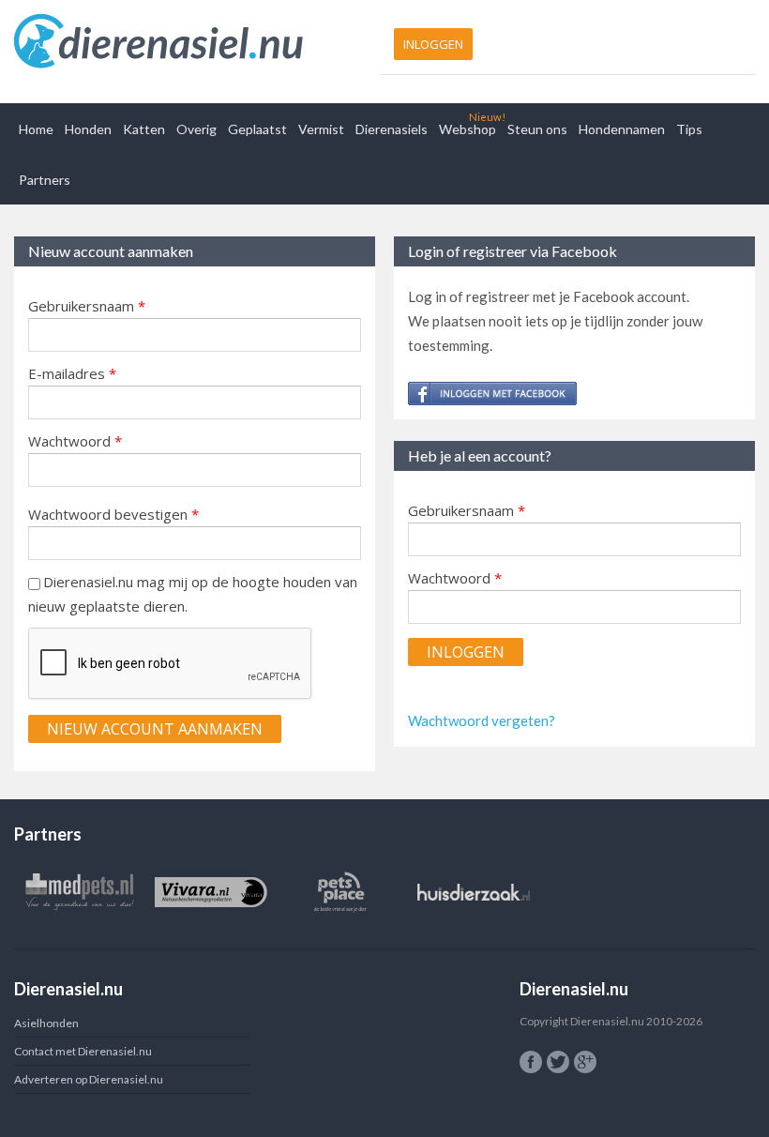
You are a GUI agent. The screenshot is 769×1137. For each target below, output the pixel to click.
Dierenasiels (391, 129)
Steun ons (537, 129)
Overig (196, 129)
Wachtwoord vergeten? (481, 720)
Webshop (467, 129)
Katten (144, 129)
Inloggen (433, 44)
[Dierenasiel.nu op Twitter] (558, 1062)
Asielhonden (46, 1023)
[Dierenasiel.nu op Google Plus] (585, 1062)
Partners (44, 180)
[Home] (194, 42)
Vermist (321, 129)
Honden (88, 129)
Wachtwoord (75, 441)
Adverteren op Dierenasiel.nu (88, 1079)
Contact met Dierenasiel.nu (83, 1051)
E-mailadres (72, 373)
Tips (689, 129)
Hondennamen (622, 129)
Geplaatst (257, 129)
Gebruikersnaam (86, 305)
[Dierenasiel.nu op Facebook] (531, 1062)
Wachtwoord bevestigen (113, 514)
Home (36, 129)
